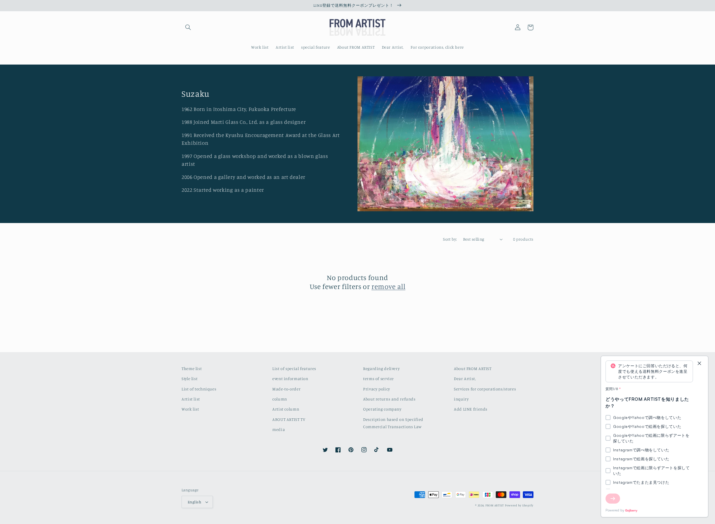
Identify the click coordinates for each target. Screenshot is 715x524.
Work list (190, 409)
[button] (188, 27)
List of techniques (199, 389)
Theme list (192, 368)
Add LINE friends (470, 409)
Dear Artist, (465, 378)
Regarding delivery (381, 368)
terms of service (378, 378)
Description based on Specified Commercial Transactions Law (393, 423)
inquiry (461, 399)
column (279, 399)
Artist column (285, 409)
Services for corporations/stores (485, 389)
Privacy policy (376, 389)
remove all (388, 286)
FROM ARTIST (494, 505)
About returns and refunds (389, 399)
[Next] (613, 499)
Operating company (382, 409)
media (278, 429)
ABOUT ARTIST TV (288, 419)
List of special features (294, 368)
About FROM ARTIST (473, 368)
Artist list (191, 399)
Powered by (615, 510)
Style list (189, 378)
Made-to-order (286, 389)
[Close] (699, 364)
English (194, 502)
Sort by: (450, 239)
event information (290, 378)
